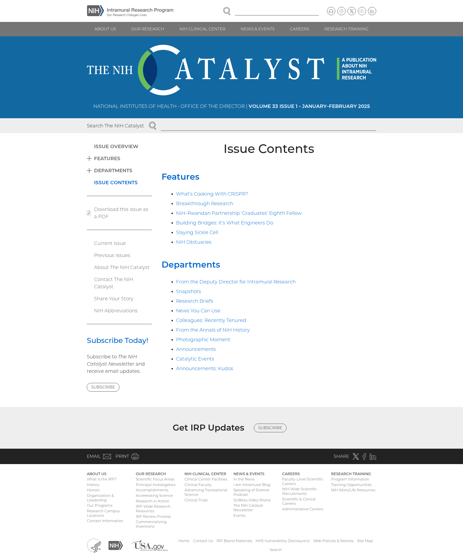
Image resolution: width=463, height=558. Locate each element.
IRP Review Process (153, 516)
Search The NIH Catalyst (115, 126)
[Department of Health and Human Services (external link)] (94, 545)
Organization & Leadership (100, 497)
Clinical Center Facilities (205, 479)
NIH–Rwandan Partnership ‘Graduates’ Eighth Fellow (239, 213)
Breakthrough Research (204, 203)
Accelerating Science (154, 495)
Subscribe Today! (117, 340)
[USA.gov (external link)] (149, 545)
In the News (244, 479)
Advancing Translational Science (205, 492)
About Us (105, 28)
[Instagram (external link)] (341, 11)
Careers (299, 28)
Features (180, 176)
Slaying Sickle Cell (197, 232)
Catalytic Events (195, 359)
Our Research (147, 28)
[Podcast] (331, 11)
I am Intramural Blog (251, 484)
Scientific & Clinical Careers (299, 501)
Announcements (196, 349)
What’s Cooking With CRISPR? (212, 194)
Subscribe (103, 387)
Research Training (346, 28)
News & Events (258, 28)
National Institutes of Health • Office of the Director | (231, 106)
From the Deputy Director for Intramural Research (236, 282)
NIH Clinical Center (202, 28)
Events (239, 515)
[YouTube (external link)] (362, 11)
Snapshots (188, 291)
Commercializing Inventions (151, 524)
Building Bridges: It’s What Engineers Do (224, 223)
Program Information (350, 479)
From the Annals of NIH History (213, 330)
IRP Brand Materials (234, 540)
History (93, 484)
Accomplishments (152, 490)
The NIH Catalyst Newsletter (248, 507)
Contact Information (105, 521)
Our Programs (99, 505)
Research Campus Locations (103, 513)
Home (184, 540)
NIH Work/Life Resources (353, 490)
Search (276, 549)
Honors (93, 490)
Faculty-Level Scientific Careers (302, 481)
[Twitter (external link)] (351, 11)
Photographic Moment (203, 339)
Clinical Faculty (197, 484)
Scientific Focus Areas (155, 479)
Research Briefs (194, 301)
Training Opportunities (351, 484)
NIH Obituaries (193, 242)
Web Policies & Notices (333, 540)
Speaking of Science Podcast (251, 492)
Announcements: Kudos (204, 368)
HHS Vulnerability (283, 540)
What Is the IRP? (101, 479)
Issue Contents (116, 182)
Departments (191, 264)
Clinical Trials (196, 500)
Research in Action (152, 501)
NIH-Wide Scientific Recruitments (299, 491)
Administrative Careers (302, 509)
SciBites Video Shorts (252, 500)
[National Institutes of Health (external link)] (116, 545)
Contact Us (203, 540)
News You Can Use (198, 311)
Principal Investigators (156, 484)
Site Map (365, 540)
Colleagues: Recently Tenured (211, 320)
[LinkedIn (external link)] (372, 11)
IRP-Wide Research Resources (153, 508)
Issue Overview (116, 146)
